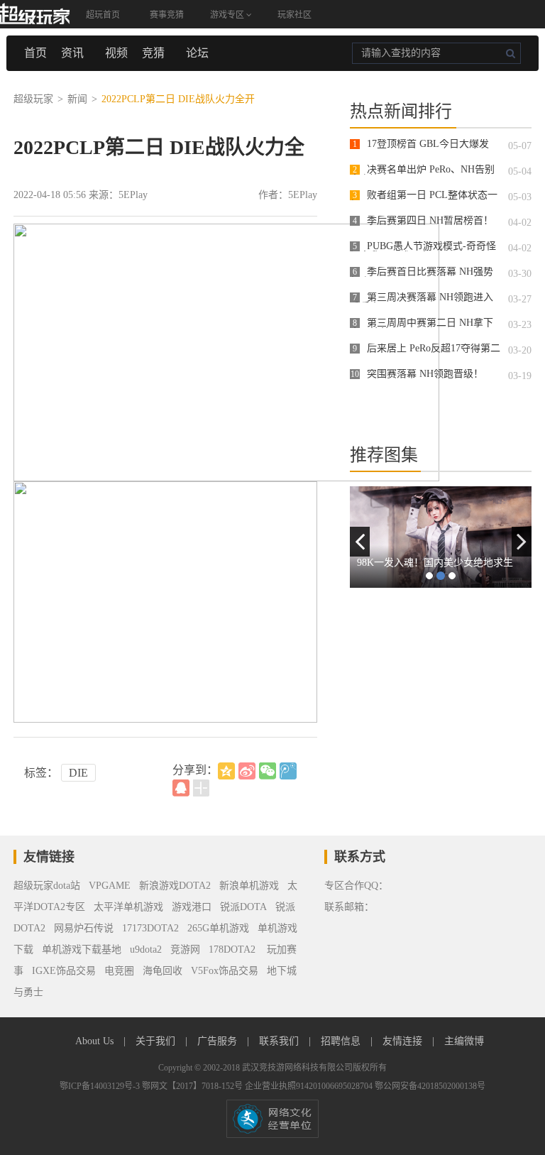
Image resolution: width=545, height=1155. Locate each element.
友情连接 (403, 1041)
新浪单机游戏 (249, 885)
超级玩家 (33, 99)
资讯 (72, 53)
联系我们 (280, 1041)
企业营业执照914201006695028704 (310, 1086)
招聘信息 (342, 1041)
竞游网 (185, 949)
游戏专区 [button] (228, 15)
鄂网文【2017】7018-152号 (193, 1086)
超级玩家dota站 (46, 885)
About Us (95, 1041)
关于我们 (157, 1041)
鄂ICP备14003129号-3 (101, 1086)
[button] (360, 542)
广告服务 (218, 1041)
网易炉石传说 (84, 928)
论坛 (197, 53)
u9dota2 (146, 949)
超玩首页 (103, 15)
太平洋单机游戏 (128, 907)
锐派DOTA (243, 907)
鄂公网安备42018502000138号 (430, 1086)
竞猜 (153, 53)
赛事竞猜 (167, 15)
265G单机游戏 (218, 928)
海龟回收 (162, 970)
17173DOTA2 (150, 928)
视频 (116, 53)
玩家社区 (294, 15)
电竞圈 (119, 970)
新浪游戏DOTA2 (175, 885)
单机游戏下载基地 (81, 949)
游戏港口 (191, 907)
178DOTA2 (232, 949)
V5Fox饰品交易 (224, 970)
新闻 (77, 99)
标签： (41, 773)
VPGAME (110, 885)
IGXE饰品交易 (64, 970)
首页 (35, 53)
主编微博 (464, 1041)
